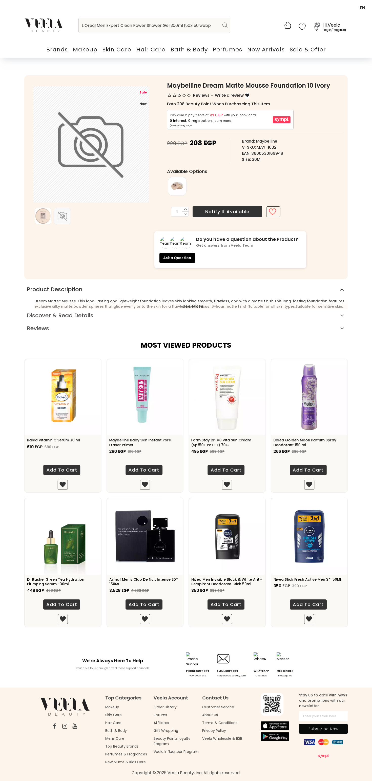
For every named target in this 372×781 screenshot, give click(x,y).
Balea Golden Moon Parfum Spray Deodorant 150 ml (305, 442)
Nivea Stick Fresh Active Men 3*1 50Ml (307, 579)
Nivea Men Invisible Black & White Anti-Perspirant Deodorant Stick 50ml (226, 581)
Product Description (54, 289)
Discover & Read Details (60, 315)
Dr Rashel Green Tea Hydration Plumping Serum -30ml (55, 581)
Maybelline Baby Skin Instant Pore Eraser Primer (140, 442)
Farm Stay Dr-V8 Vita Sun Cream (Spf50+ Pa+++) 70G (221, 442)
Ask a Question (177, 257)
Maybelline (266, 141)
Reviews (38, 328)
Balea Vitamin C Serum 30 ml (53, 440)
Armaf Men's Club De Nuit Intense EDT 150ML (143, 581)
